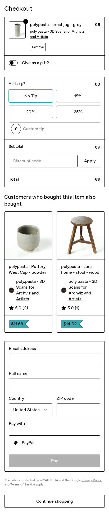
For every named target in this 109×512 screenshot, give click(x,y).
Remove (38, 47)
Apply (90, 160)
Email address (22, 348)
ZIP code (65, 398)
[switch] (13, 63)
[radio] (54, 442)
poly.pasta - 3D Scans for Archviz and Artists (57, 34)
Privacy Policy (91, 480)
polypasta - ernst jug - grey (55, 24)
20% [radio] (30, 111)
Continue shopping (54, 501)
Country (16, 398)
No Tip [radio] (30, 95)
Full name (18, 373)
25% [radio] (78, 111)
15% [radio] (78, 95)
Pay (54, 460)
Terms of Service (22, 484)
